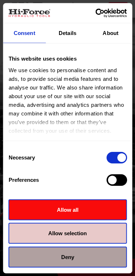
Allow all (67, 209)
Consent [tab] (24, 33)
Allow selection (67, 233)
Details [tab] (67, 33)
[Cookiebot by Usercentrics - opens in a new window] (96, 13)
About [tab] (110, 33)
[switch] (116, 180)
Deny (67, 257)
